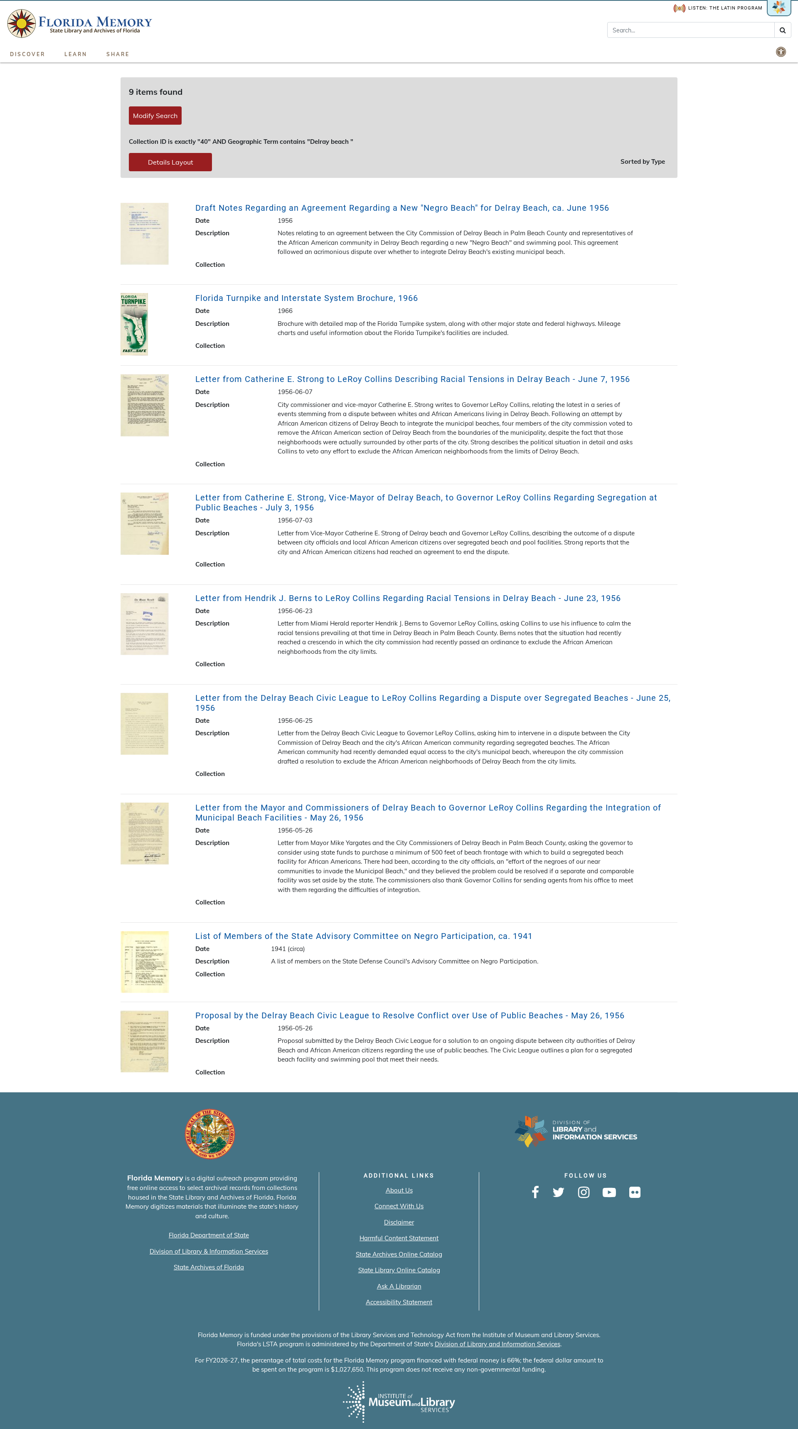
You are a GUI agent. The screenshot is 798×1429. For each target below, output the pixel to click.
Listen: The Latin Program (725, 8)
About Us (399, 1190)
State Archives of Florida (209, 1267)
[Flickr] (635, 1193)
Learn (75, 54)
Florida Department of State (209, 1235)
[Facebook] (535, 1193)
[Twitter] (558, 1193)
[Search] (782, 30)
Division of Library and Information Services (497, 1344)
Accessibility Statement (399, 1302)
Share (118, 54)
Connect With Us (399, 1206)
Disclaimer (399, 1222)
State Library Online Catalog (399, 1270)
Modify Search (155, 115)
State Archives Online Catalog (399, 1254)
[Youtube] (609, 1193)
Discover (27, 54)
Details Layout (170, 162)
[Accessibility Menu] (781, 51)
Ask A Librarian (399, 1286)
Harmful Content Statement (399, 1238)
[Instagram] (583, 1193)
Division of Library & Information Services (209, 1251)
